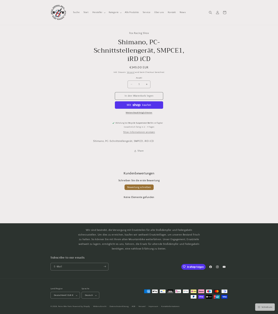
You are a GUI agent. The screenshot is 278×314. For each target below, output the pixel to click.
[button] (98, 12)
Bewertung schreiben (139, 187)
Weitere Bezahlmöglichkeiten (139, 113)
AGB (133, 306)
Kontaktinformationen (170, 306)
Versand (130, 72)
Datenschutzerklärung (119, 306)
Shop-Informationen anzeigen (139, 132)
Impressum (153, 306)
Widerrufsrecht (100, 306)
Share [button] (141, 151)
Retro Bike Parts (65, 307)
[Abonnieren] (104, 266)
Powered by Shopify (81, 307)
